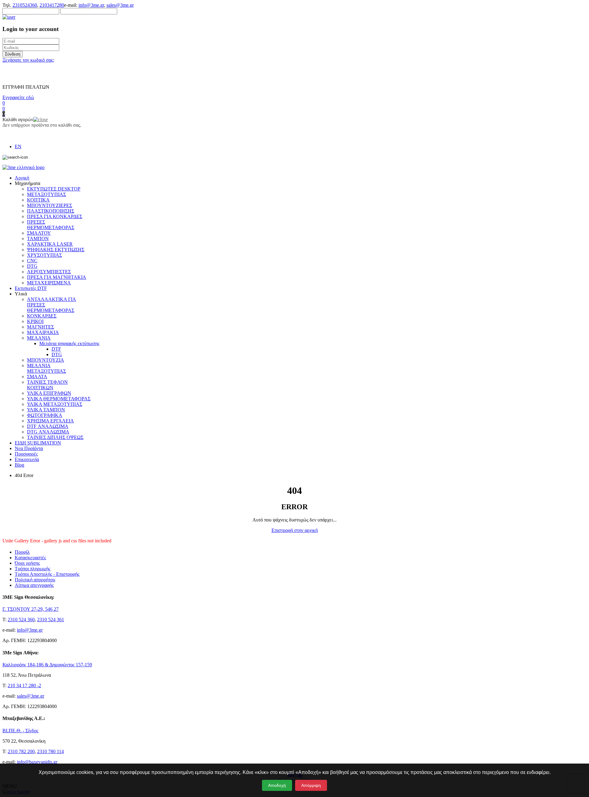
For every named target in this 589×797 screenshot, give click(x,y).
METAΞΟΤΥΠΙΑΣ (46, 194)
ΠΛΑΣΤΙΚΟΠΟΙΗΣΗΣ (50, 211)
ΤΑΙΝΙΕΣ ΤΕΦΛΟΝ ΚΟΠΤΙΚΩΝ (47, 384)
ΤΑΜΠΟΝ (38, 238)
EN (18, 146)
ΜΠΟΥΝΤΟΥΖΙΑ (45, 360)
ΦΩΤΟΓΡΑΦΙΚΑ (44, 415)
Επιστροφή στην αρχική (294, 530)
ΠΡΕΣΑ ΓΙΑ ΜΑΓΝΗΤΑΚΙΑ (56, 277)
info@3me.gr (91, 5)
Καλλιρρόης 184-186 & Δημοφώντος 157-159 (47, 664)
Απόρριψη (311, 785)
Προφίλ (22, 552)
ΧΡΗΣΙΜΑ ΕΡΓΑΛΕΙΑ (50, 420)
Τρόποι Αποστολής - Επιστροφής (47, 574)
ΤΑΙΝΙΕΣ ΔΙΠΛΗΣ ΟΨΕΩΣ (55, 437)
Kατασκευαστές (30, 557)
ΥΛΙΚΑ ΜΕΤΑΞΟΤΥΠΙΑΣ (54, 404)
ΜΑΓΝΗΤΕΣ (40, 326)
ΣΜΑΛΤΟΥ (39, 233)
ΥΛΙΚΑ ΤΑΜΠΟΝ (46, 409)
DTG (32, 266)
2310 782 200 (21, 751)
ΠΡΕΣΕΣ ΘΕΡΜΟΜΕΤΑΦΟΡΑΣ (50, 224)
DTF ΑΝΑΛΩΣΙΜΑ (47, 426)
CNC (32, 260)
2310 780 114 (50, 751)
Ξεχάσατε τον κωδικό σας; (28, 60)
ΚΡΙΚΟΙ (35, 321)
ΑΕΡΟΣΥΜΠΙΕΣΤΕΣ (49, 271)
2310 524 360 (21, 619)
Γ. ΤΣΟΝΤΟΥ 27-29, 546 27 (30, 609)
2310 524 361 (50, 619)
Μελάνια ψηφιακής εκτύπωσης (69, 343)
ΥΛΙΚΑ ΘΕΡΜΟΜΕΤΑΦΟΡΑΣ (58, 398)
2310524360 (25, 5)
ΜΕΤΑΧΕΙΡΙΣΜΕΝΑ (49, 282)
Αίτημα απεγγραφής (34, 585)
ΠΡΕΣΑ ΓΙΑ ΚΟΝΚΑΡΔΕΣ (54, 216)
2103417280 (52, 5)
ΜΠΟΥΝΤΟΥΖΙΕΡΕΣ (49, 205)
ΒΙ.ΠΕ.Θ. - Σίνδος (20, 730)
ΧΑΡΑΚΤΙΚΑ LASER (50, 244)
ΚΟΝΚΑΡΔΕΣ (41, 315)
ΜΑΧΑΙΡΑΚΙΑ (43, 332)
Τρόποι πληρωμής (32, 568)
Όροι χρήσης (27, 563)
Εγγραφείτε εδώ (18, 97)
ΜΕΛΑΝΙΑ (39, 338)
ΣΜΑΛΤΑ (37, 376)
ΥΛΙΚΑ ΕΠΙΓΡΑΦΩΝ (49, 393)
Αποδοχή (277, 785)
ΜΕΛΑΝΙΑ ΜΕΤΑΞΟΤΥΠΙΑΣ (46, 368)
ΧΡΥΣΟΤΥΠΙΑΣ (44, 255)
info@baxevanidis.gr (37, 761)
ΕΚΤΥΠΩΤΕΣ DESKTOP (53, 188)
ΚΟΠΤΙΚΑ (38, 199)
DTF (56, 349)
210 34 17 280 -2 (24, 685)
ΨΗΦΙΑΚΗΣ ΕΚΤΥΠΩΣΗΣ (55, 249)
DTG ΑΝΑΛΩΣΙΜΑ (48, 431)
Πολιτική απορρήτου (35, 579)
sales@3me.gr (120, 5)
